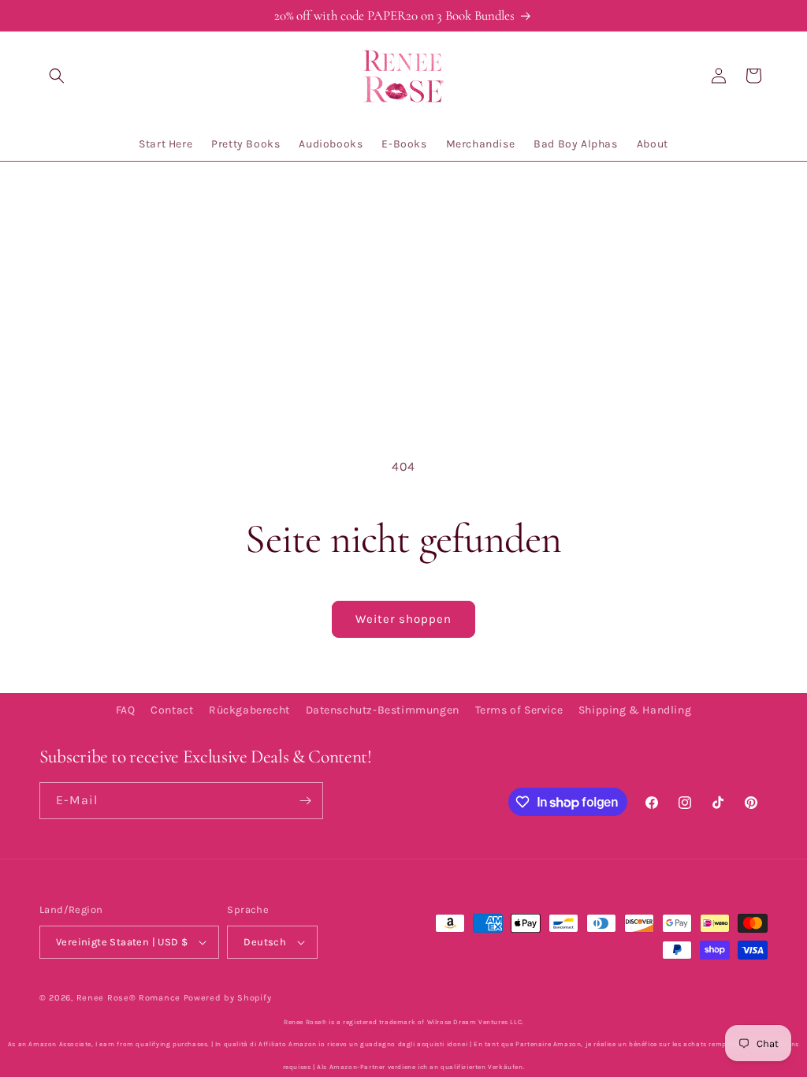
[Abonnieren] (305, 800)
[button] (56, 75)
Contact (172, 710)
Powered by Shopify (228, 998)
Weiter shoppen (403, 619)
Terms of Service (519, 710)
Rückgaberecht (249, 710)
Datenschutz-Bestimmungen (382, 710)
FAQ (126, 710)
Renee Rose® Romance (128, 998)
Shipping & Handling (634, 710)
